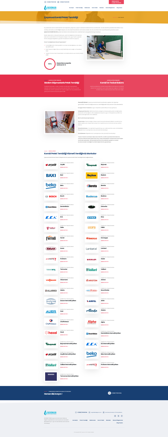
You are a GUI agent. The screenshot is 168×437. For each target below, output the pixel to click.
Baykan (103, 175)
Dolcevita (104, 206)
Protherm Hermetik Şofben (109, 364)
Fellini (103, 227)
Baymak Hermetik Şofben (68, 344)
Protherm (63, 259)
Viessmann (64, 280)
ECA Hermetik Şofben (108, 344)
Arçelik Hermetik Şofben (68, 354)
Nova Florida (105, 290)
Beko (61, 185)
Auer (61, 311)
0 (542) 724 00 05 (64, 2)
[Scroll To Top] (165, 435)
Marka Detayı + (64, 167)
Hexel (62, 332)
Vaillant (103, 269)
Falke (62, 227)
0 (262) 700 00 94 (51, 2)
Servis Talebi (95, 7)
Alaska (103, 310)
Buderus (103, 196)
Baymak (104, 164)
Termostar (63, 269)
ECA (61, 217)
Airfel (102, 301)
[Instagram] (115, 416)
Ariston (103, 280)
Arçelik (62, 164)
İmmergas (104, 238)
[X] (118, 416)
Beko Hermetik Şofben (108, 354)
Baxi (61, 175)
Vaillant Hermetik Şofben (68, 364)
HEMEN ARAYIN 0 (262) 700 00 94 (116, 2)
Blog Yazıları (119, 7)
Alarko (62, 290)
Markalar (102, 7)
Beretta (103, 185)
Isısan (62, 248)
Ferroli (62, 238)
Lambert (104, 248)
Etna (102, 217)
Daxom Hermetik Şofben (68, 301)
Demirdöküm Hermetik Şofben (111, 333)
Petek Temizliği (79, 7)
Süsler (103, 259)
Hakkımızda (87, 7)
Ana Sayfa (71, 7)
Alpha (103, 322)
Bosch (62, 196)
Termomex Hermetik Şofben (69, 376)
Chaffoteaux (64, 322)
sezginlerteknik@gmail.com (96, 412)
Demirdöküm (64, 206)
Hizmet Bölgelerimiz (110, 7)
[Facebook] (122, 416)
